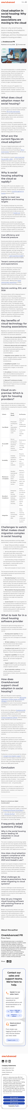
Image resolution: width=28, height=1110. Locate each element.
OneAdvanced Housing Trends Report (13, 810)
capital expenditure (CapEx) (16, 256)
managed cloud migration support (12, 756)
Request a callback (14, 1015)
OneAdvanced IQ (20, 710)
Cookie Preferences (7, 1072)
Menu (23, 2)
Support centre (12, 1040)
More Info (15, 1100)
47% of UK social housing (13, 111)
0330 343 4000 (15, 1011)
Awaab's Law (16, 213)
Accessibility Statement (8, 1068)
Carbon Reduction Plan (8, 1070)
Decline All (15, 1103)
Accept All (15, 1097)
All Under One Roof (9, 814)
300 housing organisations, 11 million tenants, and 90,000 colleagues (13, 699)
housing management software (9, 717)
